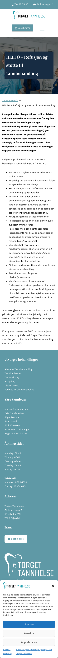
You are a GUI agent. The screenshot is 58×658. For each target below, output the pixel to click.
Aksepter (29, 624)
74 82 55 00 (21, 4)
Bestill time (23, 28)
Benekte (29, 633)
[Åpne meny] (42, 28)
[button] (53, 586)
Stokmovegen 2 (44, 4)
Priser (8, 527)
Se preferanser (29, 642)
